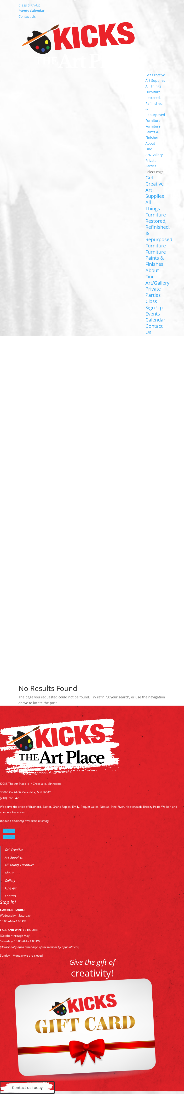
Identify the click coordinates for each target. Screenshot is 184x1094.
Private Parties (153, 292)
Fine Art (11, 888)
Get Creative (155, 75)
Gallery (10, 880)
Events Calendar (31, 10)
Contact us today (27, 1087)
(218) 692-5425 (10, 798)
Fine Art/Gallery (157, 279)
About (150, 143)
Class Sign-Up (29, 5)
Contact (10, 896)
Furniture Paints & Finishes (153, 132)
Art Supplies (155, 80)
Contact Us (27, 16)
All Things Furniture (155, 208)
